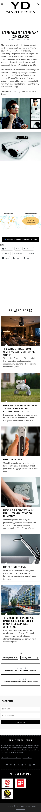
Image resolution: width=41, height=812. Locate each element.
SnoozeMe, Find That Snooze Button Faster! (20, 669)
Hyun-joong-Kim (10, 658)
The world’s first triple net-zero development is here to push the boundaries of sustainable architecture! (18, 622)
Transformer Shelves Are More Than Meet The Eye (20, 680)
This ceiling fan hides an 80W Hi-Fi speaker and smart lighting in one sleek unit (19, 351)
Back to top (20, 809)
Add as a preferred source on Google (22, 239)
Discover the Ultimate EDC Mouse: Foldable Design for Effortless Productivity (18, 513)
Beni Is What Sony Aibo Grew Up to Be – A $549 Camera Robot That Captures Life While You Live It (20, 408)
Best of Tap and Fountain (14, 567)
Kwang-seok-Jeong (30, 658)
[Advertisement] (20, 23)
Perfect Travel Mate (12, 459)
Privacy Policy (27, 758)
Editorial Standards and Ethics (11, 758)
